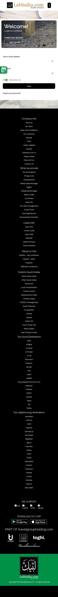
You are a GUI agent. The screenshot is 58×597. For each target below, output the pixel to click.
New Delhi (29, 487)
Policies (29, 138)
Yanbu (29, 408)
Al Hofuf (29, 348)
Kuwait (29, 476)
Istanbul (29, 427)
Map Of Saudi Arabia (29, 332)
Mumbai (29, 480)
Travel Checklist (29, 245)
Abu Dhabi (29, 435)
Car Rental (29, 198)
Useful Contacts (29, 242)
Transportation (29, 179)
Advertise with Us (29, 152)
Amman (29, 420)
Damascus (29, 431)
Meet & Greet (29, 194)
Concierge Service (29, 213)
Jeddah (29, 378)
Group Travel (29, 209)
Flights (29, 187)
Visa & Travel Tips (29, 325)
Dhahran (29, 363)
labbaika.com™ (29, 582)
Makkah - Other (29, 259)
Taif (29, 404)
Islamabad (29, 461)
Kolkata (29, 472)
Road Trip (29, 202)
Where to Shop (29, 299)
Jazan (29, 374)
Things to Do (29, 176)
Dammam (29, 359)
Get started (15, 42)
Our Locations (29, 134)
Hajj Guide (29, 234)
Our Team (29, 126)
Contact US (29, 164)
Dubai (29, 457)
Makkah (29, 389)
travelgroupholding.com (35, 529)
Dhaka (29, 450)
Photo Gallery (29, 328)
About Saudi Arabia (29, 276)
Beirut (29, 442)
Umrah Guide (29, 230)
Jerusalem (29, 416)
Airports (29, 317)
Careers (29, 149)
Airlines (29, 313)
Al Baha (29, 344)
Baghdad (29, 439)
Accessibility (29, 310)
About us (29, 122)
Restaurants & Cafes (29, 295)
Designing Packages (29, 191)
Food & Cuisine (29, 291)
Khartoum (29, 469)
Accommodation (29, 172)
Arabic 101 (29, 321)
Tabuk (29, 400)
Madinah (29, 263)
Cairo (29, 424)
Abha (29, 340)
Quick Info (29, 227)
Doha (29, 454)
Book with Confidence (29, 130)
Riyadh (29, 397)
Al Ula (29, 355)
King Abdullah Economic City (29, 382)
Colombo (29, 446)
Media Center (29, 156)
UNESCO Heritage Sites (29, 302)
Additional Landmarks (29, 266)
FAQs (29, 141)
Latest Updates (29, 145)
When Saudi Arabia (29, 280)
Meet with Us (29, 160)
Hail (29, 370)
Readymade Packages (29, 183)
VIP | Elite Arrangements (29, 206)
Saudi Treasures (29, 306)
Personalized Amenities (29, 217)
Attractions (29, 283)
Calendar (29, 238)
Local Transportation (29, 287)
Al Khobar (29, 352)
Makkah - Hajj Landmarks (29, 255)
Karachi (29, 465)
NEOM (29, 393)
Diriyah (29, 367)
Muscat (29, 484)
